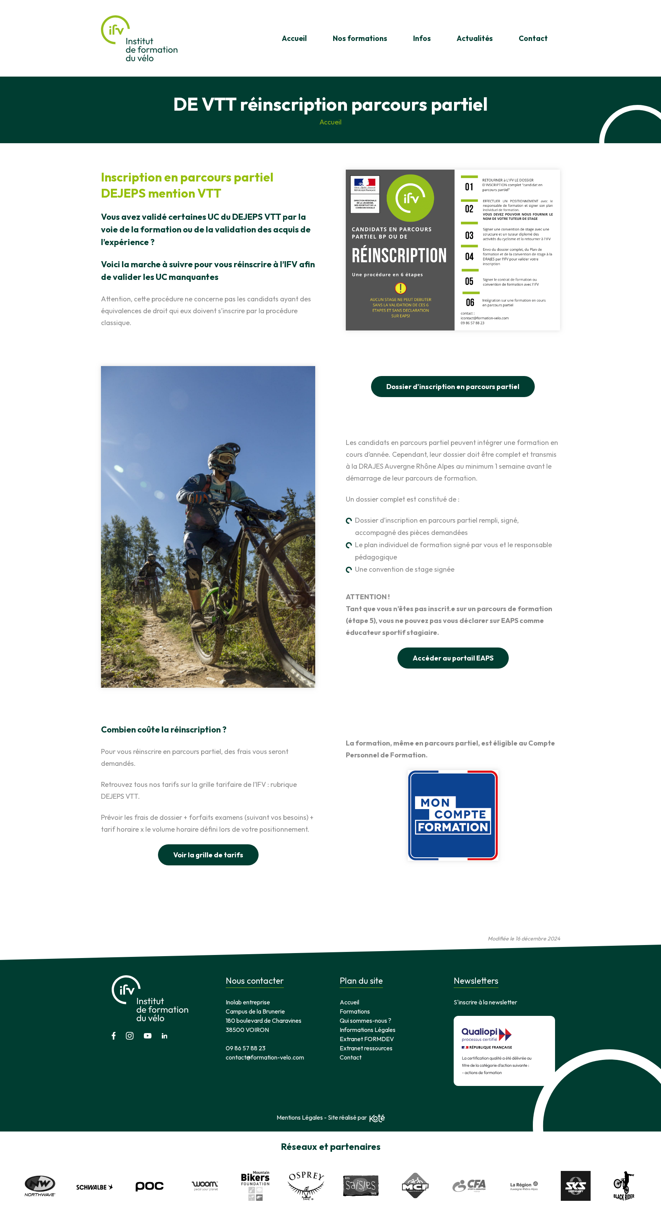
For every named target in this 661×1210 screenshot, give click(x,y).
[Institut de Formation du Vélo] (139, 38)
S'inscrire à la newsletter (485, 1002)
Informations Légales (368, 1029)
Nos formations (360, 38)
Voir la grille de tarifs (208, 854)
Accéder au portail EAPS (453, 658)
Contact (533, 38)
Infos (422, 38)
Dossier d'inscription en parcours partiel (452, 386)
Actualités (475, 38)
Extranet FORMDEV (367, 1039)
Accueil (294, 38)
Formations (355, 1011)
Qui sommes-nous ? (365, 1020)
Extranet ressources (366, 1048)
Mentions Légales (300, 1117)
